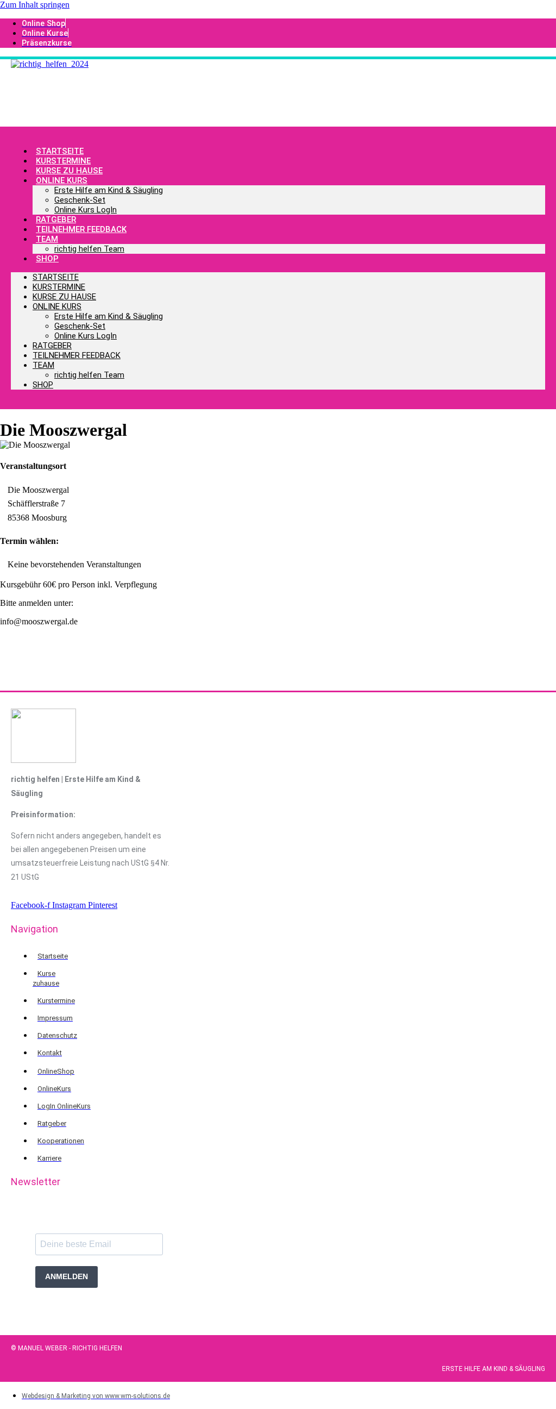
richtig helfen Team (89, 249)
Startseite (56, 277)
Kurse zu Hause (64, 297)
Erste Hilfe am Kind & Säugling (108, 190)
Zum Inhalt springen (35, 4)
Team (47, 239)
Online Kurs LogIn (85, 210)
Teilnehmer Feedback (81, 229)
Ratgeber (52, 345)
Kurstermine (59, 287)
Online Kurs (61, 180)
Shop (47, 259)
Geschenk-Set (79, 200)
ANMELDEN (66, 1276)
